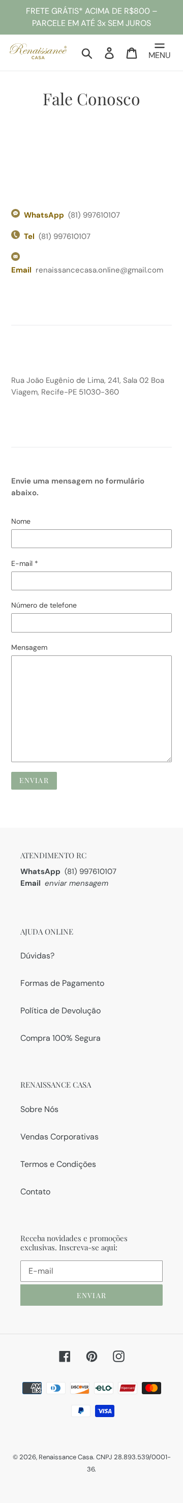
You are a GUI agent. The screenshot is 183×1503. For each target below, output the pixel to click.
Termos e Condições (58, 1164)
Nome (20, 521)
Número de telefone (44, 605)
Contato (35, 1191)
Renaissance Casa (66, 1457)
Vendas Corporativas (59, 1136)
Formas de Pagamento (62, 983)
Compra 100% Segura (60, 1038)
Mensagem (29, 647)
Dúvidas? (37, 955)
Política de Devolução (60, 1010)
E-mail (24, 563)
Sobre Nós (39, 1109)
